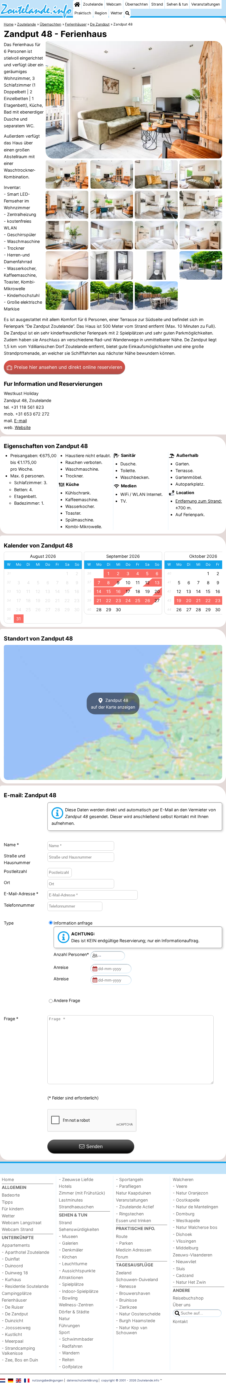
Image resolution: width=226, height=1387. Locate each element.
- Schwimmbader (76, 1339)
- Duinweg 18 (15, 1272)
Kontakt (180, 1321)
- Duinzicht (12, 1320)
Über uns (182, 1304)
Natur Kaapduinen (133, 1192)
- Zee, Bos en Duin (20, 1359)
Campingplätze (16, 1293)
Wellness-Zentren (76, 1304)
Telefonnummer (19, 905)
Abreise (62, 978)
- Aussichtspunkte (77, 1270)
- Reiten (66, 1359)
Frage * (11, 1018)
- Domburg (184, 1213)
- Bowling (68, 1297)
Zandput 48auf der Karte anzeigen (113, 703)
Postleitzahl (15, 871)
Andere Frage (67, 1000)
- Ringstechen (130, 1213)
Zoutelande (93, 4)
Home (8, 1179)
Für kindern (13, 1208)
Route (121, 1236)
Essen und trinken (133, 1220)
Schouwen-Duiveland (137, 1279)
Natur (64, 1318)
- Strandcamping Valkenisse (18, 1351)
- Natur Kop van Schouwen (131, 1330)
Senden (94, 1146)
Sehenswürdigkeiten (79, 1229)
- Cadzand (183, 1275)
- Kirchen (68, 1256)
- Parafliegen (128, 1186)
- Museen (68, 1236)
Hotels (65, 1186)
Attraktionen (71, 1277)
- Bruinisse (126, 1300)
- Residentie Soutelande (25, 1286)
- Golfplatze (70, 1366)
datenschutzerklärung (82, 1380)
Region (101, 13)
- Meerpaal (12, 1341)
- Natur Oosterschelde (138, 1313)
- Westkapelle (186, 1220)
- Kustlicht (12, 1334)
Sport (64, 1332)
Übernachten (136, 4)
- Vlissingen (184, 1241)
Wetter (116, 13)
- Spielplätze (71, 1284)
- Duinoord (12, 1265)
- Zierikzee (126, 1307)
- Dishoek (182, 1234)
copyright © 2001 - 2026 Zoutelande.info (130, 1380)
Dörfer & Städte (74, 1311)
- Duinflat (11, 1258)
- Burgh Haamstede (135, 1320)
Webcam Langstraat (21, 1222)
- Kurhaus (11, 1279)
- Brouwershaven (133, 1293)
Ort (7, 882)
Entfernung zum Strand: (198, 501)
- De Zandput (15, 1313)
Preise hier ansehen (68, 367)
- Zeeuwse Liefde (76, 1179)
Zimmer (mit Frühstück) (82, 1192)
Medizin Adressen (133, 1249)
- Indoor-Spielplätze (78, 1291)
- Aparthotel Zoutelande (25, 1252)
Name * (11, 844)
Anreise (62, 967)
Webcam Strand (17, 1229)
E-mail (20, 420)
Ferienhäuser (14, 1300)
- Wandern (69, 1352)
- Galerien (68, 1243)
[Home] (77, 4)
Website (23, 427)
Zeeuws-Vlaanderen (192, 1254)
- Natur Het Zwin (189, 1282)
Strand (157, 4)
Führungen (69, 1325)
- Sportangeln (129, 1179)
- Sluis (179, 1268)
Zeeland (124, 1272)
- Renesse (126, 1286)
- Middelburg (185, 1247)
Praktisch (82, 13)
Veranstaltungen (205, 4)
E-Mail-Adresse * (21, 893)
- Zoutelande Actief (135, 1206)
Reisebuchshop (188, 1297)
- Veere (180, 1186)
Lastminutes (71, 1199)
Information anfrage (73, 922)
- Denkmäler (71, 1249)
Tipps (7, 1202)
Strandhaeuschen (76, 1206)
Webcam (113, 4)
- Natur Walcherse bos (195, 1227)
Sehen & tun (177, 4)
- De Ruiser (13, 1307)
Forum (122, 1256)
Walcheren (183, 1179)
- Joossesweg (16, 1327)
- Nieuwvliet (184, 1261)
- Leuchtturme (73, 1263)
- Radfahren (70, 1346)
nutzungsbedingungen (47, 1380)
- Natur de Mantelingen (195, 1206)
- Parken (124, 1243)
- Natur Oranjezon (190, 1192)
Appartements (16, 1245)
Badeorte (11, 1194)
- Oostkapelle (186, 1199)
